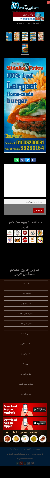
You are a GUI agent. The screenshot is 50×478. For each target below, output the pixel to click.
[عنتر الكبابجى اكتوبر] (25, 240)
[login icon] (48, 2)
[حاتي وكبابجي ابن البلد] (32, 233)
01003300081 (27, 19)
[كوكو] (25, 233)
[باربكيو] (17, 240)
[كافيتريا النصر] (40, 240)
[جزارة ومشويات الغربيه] (9, 240)
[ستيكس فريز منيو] (41, 36)
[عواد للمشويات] (32, 240)
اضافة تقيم (38, 210)
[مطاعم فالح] (40, 233)
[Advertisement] (23, 180)
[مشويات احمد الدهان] (17, 233)
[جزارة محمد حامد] (9, 233)
